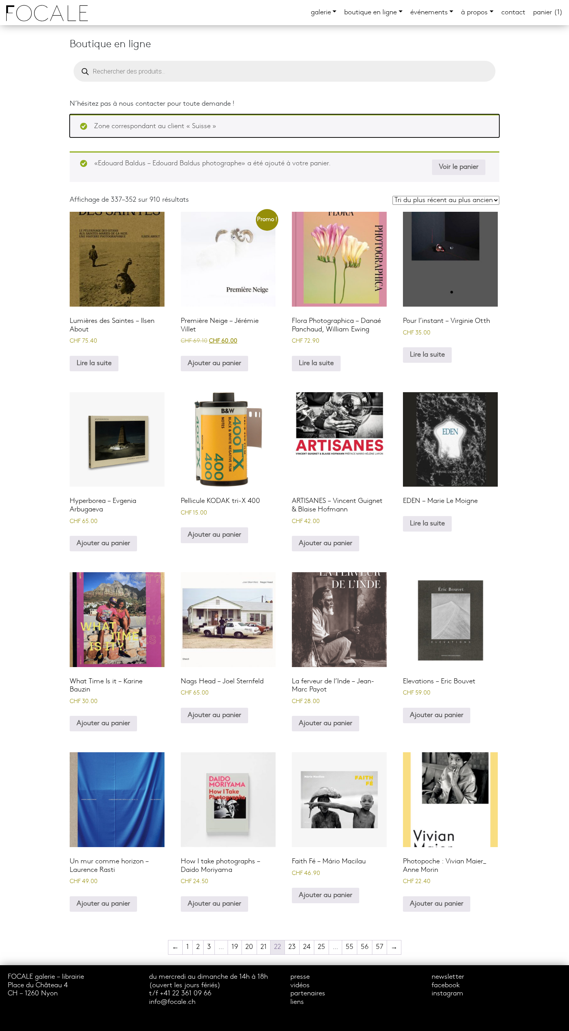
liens (297, 1002)
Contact (513, 12)
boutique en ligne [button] (370, 12)
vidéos (300, 985)
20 (249, 947)
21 (264, 947)
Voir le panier (458, 167)
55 (349, 947)
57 (379, 947)
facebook (446, 985)
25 (321, 947)
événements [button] (429, 12)
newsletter (448, 977)
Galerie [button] (321, 12)
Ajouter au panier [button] (214, 363)
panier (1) (548, 12)
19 (234, 947)
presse (300, 977)
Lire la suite (94, 363)
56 (364, 947)
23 (292, 947)
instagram (447, 993)
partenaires (307, 993)
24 (306, 947)
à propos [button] (474, 12)
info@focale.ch (172, 1002)
